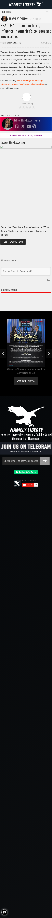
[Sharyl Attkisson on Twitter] (33, 18)
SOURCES (6, 12)
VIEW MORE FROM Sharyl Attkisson (26, 135)
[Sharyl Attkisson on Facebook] (30, 18)
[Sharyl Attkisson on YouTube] (36, 18)
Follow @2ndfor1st (27, 472)
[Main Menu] (3, 4)
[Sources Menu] (49, 4)
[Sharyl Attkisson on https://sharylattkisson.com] (40, 18)
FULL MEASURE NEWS (13, 242)
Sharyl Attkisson (18, 18)
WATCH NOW (26, 381)
